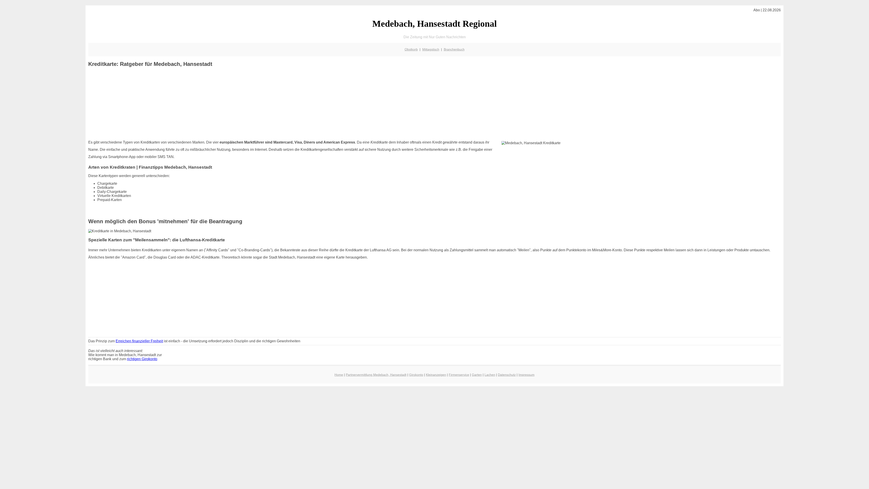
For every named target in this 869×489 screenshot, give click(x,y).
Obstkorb (411, 49)
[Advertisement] (434, 103)
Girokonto (416, 374)
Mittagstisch (430, 49)
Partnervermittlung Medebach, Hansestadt (376, 374)
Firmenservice (459, 374)
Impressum (526, 374)
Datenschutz (507, 374)
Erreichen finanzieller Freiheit (139, 341)
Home (338, 374)
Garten (477, 374)
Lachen (490, 374)
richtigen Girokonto (142, 359)
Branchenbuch (454, 49)
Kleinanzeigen (436, 374)
